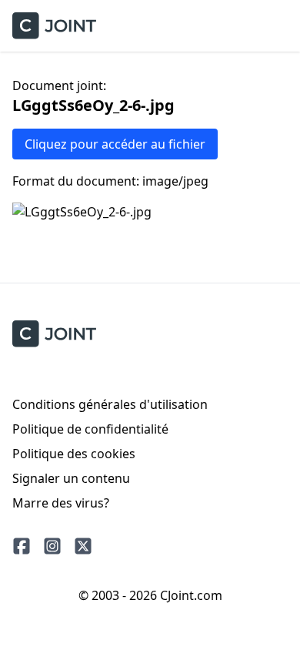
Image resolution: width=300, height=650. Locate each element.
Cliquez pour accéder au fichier (115, 144)
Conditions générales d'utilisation (110, 404)
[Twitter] (83, 546)
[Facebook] (21, 546)
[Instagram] (52, 546)
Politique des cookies (73, 453)
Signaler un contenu (71, 478)
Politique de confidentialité (90, 428)
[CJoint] (54, 333)
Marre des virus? (60, 502)
